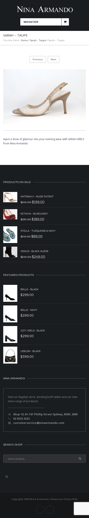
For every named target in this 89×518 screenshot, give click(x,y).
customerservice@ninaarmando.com (38, 423)
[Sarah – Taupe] (44, 96)
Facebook (40, 510)
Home (24, 40)
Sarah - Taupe (38, 40)
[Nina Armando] (44, 9)
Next (53, 59)
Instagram (50, 510)
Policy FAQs (71, 499)
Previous (38, 59)
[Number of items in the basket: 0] (6, 476)
